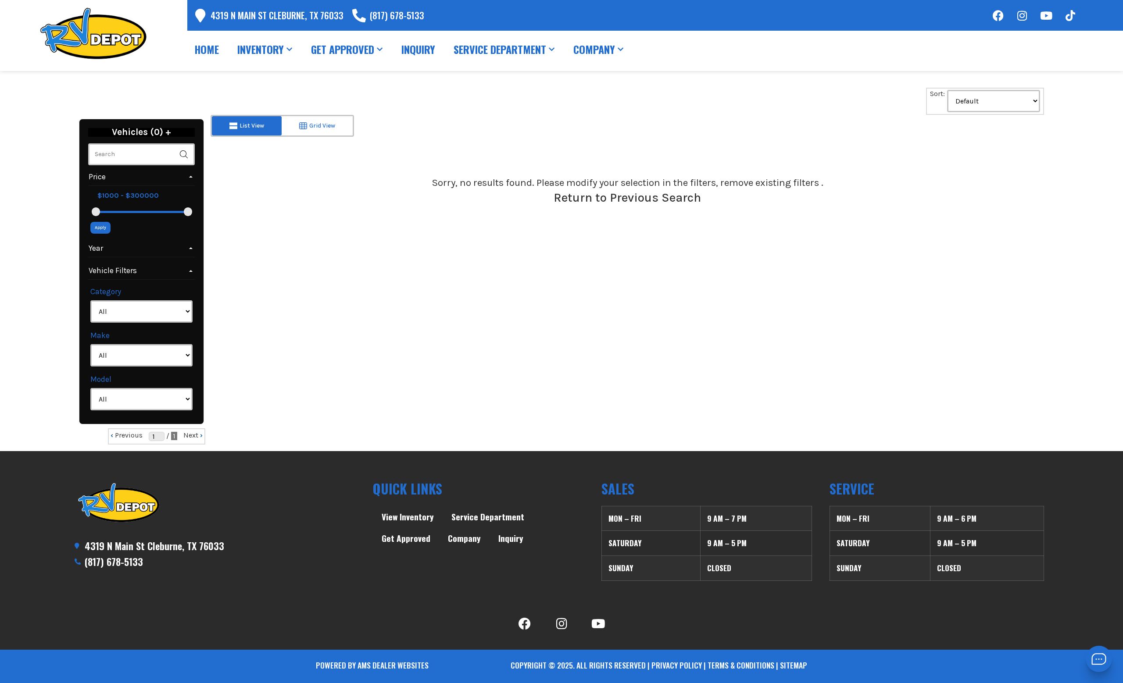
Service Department (487, 516)
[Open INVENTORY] (289, 49)
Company (464, 538)
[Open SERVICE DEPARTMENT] (551, 49)
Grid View (322, 125)
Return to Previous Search (627, 197)
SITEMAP (793, 665)
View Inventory (408, 516)
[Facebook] (998, 15)
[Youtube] (1046, 15)
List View (252, 125)
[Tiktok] (1070, 15)
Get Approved (406, 538)
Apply (100, 227)
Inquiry (510, 538)
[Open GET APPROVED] (379, 49)
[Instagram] (1022, 15)
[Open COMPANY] (620, 49)
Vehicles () (141, 132)
